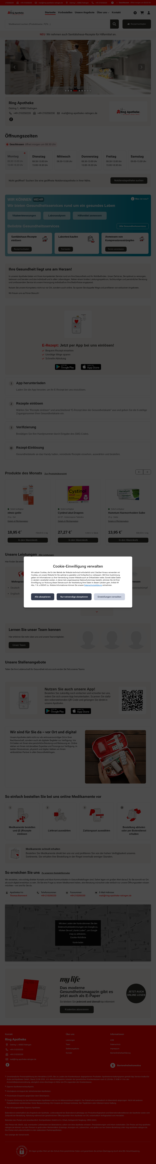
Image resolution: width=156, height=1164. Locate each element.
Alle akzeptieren (43, 597)
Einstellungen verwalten (109, 597)
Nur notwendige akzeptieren (74, 597)
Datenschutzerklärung (93, 585)
